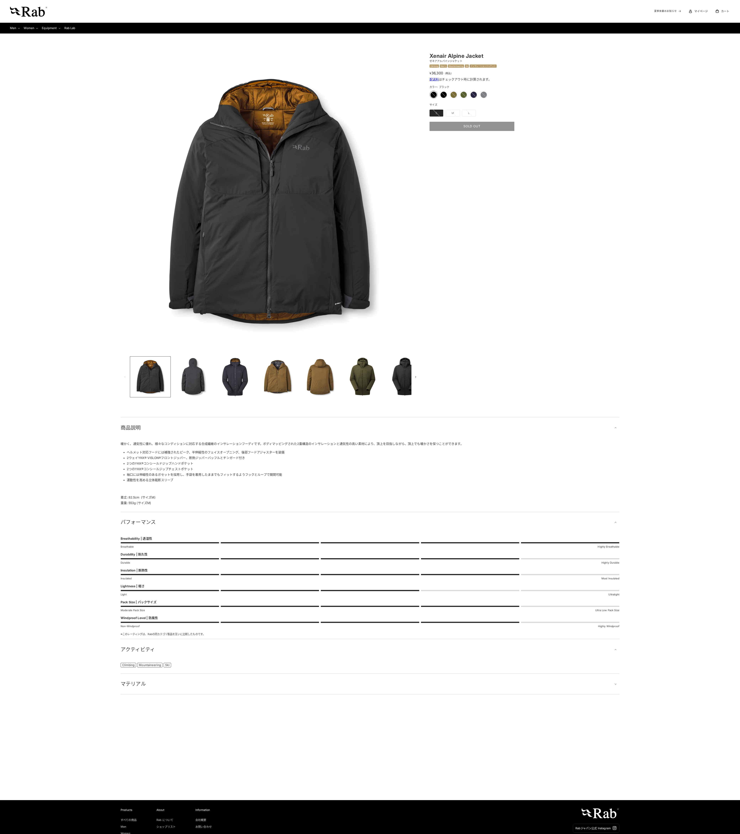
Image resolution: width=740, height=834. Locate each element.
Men (123, 826)
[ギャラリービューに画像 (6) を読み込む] (362, 377)
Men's (443, 66)
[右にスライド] (415, 377)
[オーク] (454, 94)
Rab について (164, 819)
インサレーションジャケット (483, 66)
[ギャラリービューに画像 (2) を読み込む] (192, 377)
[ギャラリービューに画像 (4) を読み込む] (277, 377)
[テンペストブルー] (474, 94)
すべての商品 (129, 819)
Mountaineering (456, 66)
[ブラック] (434, 94)
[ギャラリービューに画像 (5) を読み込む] (320, 377)
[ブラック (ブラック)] (444, 94)
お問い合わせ (203, 826)
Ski (467, 66)
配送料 (434, 79)
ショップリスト (166, 826)
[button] (722, 11)
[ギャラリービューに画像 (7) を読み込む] (405, 377)
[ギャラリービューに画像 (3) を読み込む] (235, 377)
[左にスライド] (125, 377)
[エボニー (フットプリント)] (484, 94)
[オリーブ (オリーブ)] (464, 94)
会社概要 (200, 819)
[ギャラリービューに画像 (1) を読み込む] (150, 377)
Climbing (434, 66)
